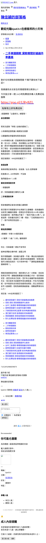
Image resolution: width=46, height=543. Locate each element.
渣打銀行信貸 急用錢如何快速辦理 (19, 313)
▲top (3, 400)
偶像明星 (18, 396)
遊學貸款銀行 (10, 71)
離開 (12, 538)
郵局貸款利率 (10, 68)
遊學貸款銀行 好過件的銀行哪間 (18, 308)
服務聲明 (24, 512)
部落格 (8, 41)
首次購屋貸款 (10, 63)
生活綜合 (19, 34)
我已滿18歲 (5, 538)
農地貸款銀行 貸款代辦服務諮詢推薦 (19, 300)
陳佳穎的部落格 (13, 17)
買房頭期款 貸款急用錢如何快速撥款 (19, 316)
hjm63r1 (4, 377)
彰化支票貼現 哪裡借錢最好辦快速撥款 (20, 319)
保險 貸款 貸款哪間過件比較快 (17, 303)
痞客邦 (15, 390)
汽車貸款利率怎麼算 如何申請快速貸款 (20, 311)
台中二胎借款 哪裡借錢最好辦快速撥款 (20, 305)
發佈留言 (5, 418)
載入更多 (5, 404)
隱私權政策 (39, 510)
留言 (20, 390)
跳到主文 (4, 23)
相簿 (7, 39)
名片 (7, 44)
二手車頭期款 (10, 65)
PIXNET (10, 510)
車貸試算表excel (11, 73)
